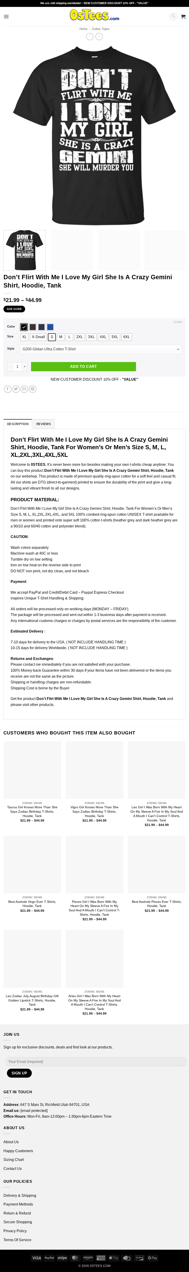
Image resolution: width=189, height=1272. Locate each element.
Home (83, 29)
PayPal (35, 592)
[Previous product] (99, 36)
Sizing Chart (13, 1160)
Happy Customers (18, 1151)
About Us (11, 1142)
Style (10, 348)
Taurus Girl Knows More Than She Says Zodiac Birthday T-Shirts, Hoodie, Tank (32, 811)
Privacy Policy (15, 1231)
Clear (178, 322)
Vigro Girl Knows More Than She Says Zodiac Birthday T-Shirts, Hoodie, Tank (94, 811)
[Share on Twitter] (16, 389)
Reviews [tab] (43, 424)
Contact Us (12, 1169)
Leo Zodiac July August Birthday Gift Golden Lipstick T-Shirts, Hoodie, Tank (32, 1000)
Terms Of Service (17, 1240)
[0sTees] (94, 16)
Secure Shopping (17, 1222)
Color (11, 326)
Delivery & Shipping (19, 1195)
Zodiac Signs (100, 29)
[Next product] (89, 36)
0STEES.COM (100, 1266)
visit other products (38, 705)
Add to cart (83, 366)
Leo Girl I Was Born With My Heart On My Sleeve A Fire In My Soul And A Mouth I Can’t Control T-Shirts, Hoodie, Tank (156, 813)
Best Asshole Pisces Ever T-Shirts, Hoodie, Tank (157, 904)
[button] (6, 16)
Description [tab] (17, 424)
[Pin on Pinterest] (32, 389)
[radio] (24, 327)
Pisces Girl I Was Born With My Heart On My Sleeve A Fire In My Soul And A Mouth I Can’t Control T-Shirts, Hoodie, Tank (94, 908)
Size (10, 336)
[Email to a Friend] (24, 389)
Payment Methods (18, 1204)
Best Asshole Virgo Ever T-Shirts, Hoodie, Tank (32, 904)
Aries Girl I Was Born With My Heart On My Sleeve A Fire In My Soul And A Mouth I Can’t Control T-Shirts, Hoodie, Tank (94, 1002)
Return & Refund (17, 1213)
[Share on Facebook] (8, 389)
